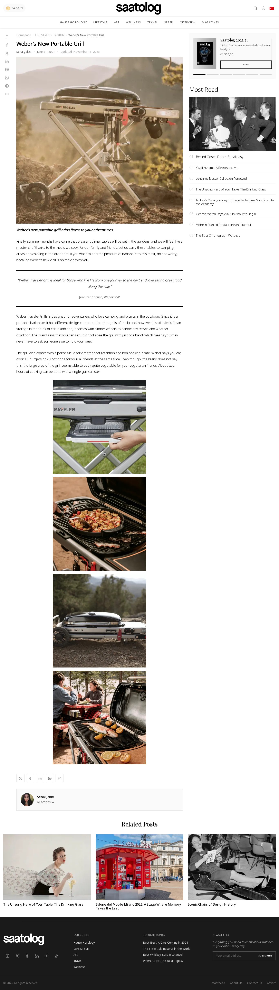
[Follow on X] (17, 956)
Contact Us (254, 983)
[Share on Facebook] (7, 45)
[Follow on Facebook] (27, 956)
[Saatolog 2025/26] (199, 74)
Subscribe (265, 955)
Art (116, 22)
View (246, 64)
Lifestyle (100, 22)
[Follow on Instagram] (7, 956)
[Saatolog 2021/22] (252, 74)
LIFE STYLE (81, 949)
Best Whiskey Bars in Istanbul (163, 954)
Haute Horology (73, 22)
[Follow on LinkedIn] (37, 956)
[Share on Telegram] (7, 86)
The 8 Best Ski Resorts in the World (166, 949)
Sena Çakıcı (23, 52)
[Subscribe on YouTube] (46, 956)
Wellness (133, 22)
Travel (77, 961)
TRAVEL (152, 22)
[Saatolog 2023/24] (226, 74)
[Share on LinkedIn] (7, 61)
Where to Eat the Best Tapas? (163, 961)
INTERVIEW (187, 22)
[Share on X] (7, 53)
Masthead (218, 983)
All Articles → (45, 802)
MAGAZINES (210, 22)
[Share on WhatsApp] (7, 77)
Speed (168, 22)
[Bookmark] (7, 36)
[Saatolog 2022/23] (239, 74)
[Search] (255, 8)
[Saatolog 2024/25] (213, 74)
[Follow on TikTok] (56, 956)
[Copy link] (7, 94)
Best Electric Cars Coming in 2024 (165, 942)
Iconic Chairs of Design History (211, 904)
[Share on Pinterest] (7, 69)
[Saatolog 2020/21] (266, 74)
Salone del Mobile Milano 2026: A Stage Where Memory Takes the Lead (138, 906)
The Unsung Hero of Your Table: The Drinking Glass (43, 904)
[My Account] (263, 8)
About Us (236, 983)
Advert (271, 983)
